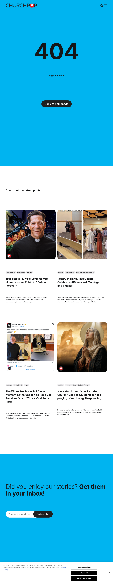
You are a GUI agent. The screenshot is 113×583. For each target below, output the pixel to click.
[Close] (109, 572)
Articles (29, 272)
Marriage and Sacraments (85, 272)
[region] (56, 572)
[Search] (101, 5)
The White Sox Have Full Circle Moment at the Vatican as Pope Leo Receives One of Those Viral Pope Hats (29, 396)
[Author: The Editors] (9, 255)
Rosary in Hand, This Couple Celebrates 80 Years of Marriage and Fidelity (78, 282)
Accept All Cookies (84, 578)
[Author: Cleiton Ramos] (61, 255)
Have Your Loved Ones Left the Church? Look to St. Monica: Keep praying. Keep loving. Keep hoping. (79, 395)
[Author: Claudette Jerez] (9, 368)
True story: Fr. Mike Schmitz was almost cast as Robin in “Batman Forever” (27, 282)
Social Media (11, 272)
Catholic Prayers (83, 385)
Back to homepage (56, 104)
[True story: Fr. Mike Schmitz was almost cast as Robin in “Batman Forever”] (31, 234)
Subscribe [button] (43, 514)
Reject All (84, 573)
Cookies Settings (84, 567)
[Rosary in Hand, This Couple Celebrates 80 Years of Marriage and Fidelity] (82, 234)
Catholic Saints (71, 385)
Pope (26, 385)
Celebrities (21, 272)
